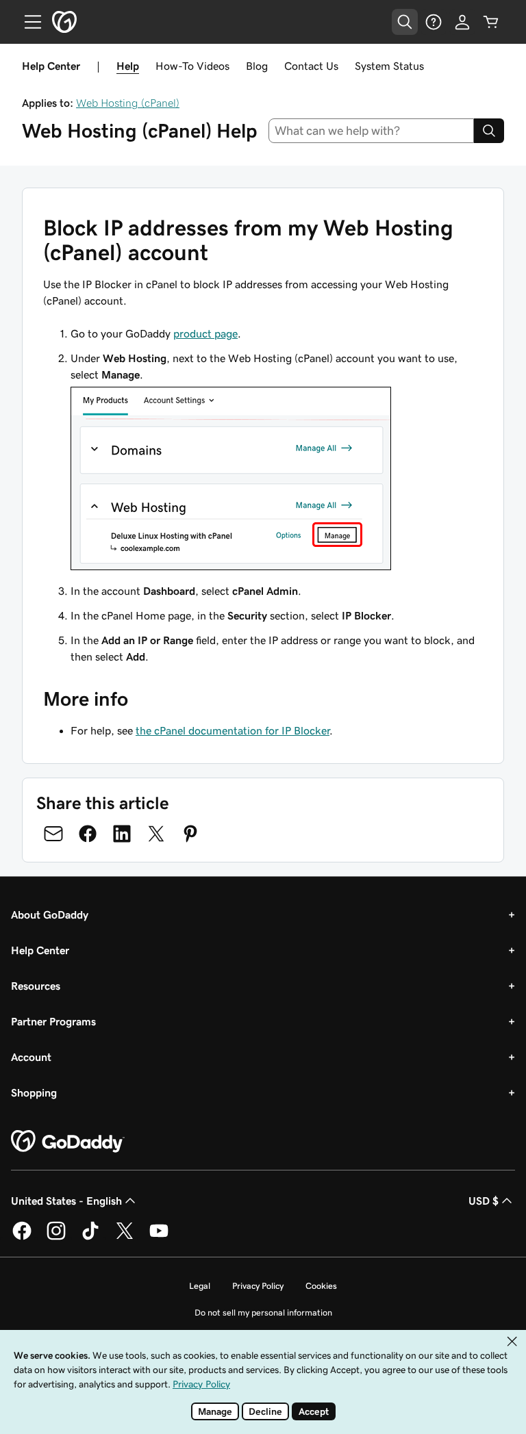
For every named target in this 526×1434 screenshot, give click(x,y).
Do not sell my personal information (263, 1312)
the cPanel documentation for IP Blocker (232, 730)
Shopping (34, 1092)
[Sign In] (462, 22)
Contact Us (311, 65)
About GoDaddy (49, 914)
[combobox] (371, 131)
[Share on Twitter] (156, 833)
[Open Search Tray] (405, 22)
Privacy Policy (258, 1285)
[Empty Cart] (491, 21)
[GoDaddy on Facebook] (22, 1237)
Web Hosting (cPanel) (127, 102)
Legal (199, 1285)
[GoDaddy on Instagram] (56, 1237)
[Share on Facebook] (88, 833)
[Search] (489, 130)
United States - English (66, 1200)
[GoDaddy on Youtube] (159, 1237)
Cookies (321, 1285)
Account (31, 1056)
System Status (389, 65)
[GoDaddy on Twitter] (125, 1237)
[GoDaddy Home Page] (68, 1141)
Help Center (40, 950)
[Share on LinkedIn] (122, 833)
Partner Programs (53, 1021)
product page (205, 333)
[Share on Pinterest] (190, 833)
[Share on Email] (53, 833)
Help (127, 65)
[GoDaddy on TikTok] (90, 1237)
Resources (35, 985)
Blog (257, 65)
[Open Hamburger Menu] (27, 21)
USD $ (483, 1200)
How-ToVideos (192, 65)
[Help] (434, 22)
